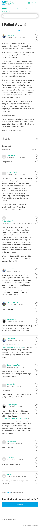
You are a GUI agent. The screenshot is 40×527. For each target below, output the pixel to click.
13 (37, 139)
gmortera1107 (11, 384)
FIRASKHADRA (12, 303)
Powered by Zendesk (32, 525)
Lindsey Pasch (12, 172)
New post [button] (20, 504)
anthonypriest (11, 441)
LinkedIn (9, 138)
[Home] (8, 4)
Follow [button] (20, 30)
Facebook (3, 138)
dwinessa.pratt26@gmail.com (13, 347)
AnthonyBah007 (7, 221)
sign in (9, 492)
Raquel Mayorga (12, 319)
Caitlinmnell (11, 155)
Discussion (20, 9)
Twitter (6, 138)
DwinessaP (11, 35)
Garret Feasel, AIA (13, 365)
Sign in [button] (33, 3)
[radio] (36, 35)
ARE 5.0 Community (8, 9)
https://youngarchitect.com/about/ (14, 418)
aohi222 (10, 474)
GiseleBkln (10, 458)
